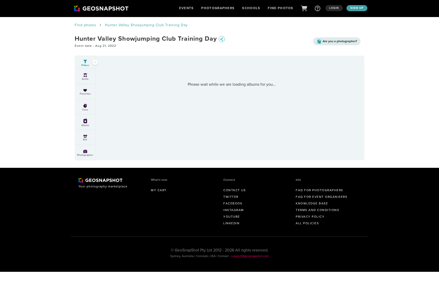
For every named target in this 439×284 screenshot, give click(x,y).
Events (186, 8)
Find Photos (280, 8)
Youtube (231, 216)
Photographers (217, 8)
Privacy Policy (310, 216)
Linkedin (231, 223)
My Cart (159, 190)
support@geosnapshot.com (250, 256)
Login (334, 8)
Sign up (357, 8)
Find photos (85, 24)
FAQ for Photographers (319, 190)
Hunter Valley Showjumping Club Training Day (146, 24)
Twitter (231, 197)
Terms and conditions (317, 210)
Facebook (232, 203)
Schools (251, 8)
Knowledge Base (312, 203)
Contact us (234, 190)
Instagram (233, 210)
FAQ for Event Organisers (321, 197)
